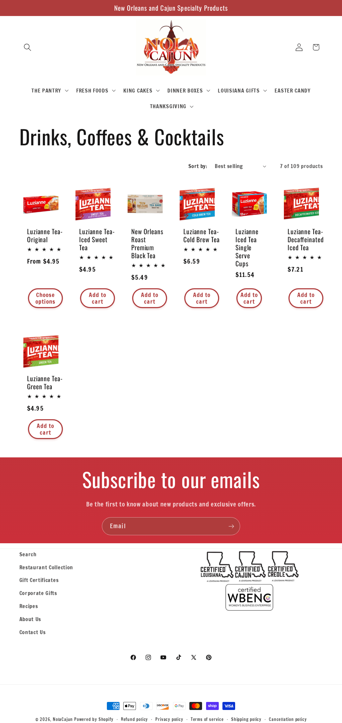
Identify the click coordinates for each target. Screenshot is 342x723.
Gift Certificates (39, 580)
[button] (27, 47)
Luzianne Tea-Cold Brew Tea (201, 235)
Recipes (28, 606)
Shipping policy (246, 719)
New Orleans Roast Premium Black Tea (147, 243)
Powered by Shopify (94, 719)
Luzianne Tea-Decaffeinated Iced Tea (306, 239)
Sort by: (197, 166)
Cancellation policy (288, 719)
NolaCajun (63, 719)
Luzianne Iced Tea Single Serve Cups (247, 247)
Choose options (45, 297)
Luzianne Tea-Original (45, 235)
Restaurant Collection (46, 567)
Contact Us (32, 632)
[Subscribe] (231, 526)
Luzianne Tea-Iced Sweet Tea (97, 239)
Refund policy (134, 719)
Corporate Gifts (38, 593)
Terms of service (207, 719)
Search (28, 554)
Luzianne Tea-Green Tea (45, 382)
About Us (30, 619)
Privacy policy (169, 719)
